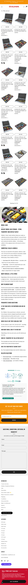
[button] (2, 583)
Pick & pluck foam (7, 356)
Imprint (2, 505)
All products (4, 515)
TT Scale (3, 528)
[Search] (23, 6)
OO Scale (3, 537)
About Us (3, 507)
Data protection (4, 501)
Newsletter (3, 490)
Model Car (3, 543)
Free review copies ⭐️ (6, 492)
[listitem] (14, 2)
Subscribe (14, 420)
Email (3, 445)
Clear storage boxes (7, 360)
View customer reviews (8, 398)
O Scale (3, 539)
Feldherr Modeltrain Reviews (7, 486)
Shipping (3, 496)
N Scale (3, 530)
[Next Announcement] (26, 2)
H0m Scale (3, 524)
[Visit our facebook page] (1, 560)
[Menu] (1, 6)
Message (4, 451)
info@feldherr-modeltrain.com (8, 554)
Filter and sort (6, 10)
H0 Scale (3, 522)
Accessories (4, 547)
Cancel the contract (6, 512)
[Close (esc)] (26, 570)
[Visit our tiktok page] (7, 560)
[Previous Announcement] (2, 2)
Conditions (3, 498)
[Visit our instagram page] (4, 560)
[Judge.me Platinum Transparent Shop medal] (14, 375)
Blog (2, 509)
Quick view (7, 52)
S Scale (2, 532)
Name (3, 439)
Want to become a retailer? (7, 494)
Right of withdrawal (5, 503)
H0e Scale (3, 526)
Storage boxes (6, 358)
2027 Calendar (14, 581)
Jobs (2, 488)
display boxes (4, 541)
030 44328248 (4, 557)
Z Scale (2, 535)
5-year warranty (5, 483)
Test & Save (3, 545)
